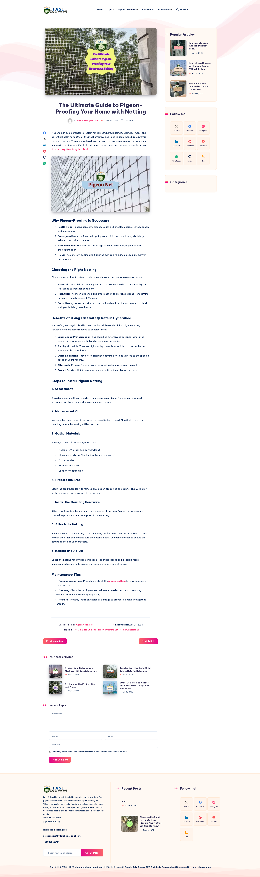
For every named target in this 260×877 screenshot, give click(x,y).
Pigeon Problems (127, 9)
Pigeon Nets (81, 624)
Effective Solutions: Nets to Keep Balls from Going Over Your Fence (134, 685)
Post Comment (60, 759)
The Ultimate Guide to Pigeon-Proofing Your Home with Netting (106, 629)
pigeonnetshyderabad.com (89, 867)
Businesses (164, 9)
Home (100, 9)
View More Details (52, 817)
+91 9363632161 (51, 842)
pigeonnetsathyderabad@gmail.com (62, 836)
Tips (109, 9)
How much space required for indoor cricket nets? (198, 86)
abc (123, 801)
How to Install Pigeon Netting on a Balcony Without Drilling (199, 66)
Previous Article (55, 641)
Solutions (147, 9)
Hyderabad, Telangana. (55, 830)
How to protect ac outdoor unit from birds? (198, 45)
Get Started (91, 852)
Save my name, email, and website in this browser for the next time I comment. (90, 751)
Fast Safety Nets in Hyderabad (69, 149)
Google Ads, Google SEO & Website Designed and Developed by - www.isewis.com (168, 867)
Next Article (148, 641)
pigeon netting (117, 581)
